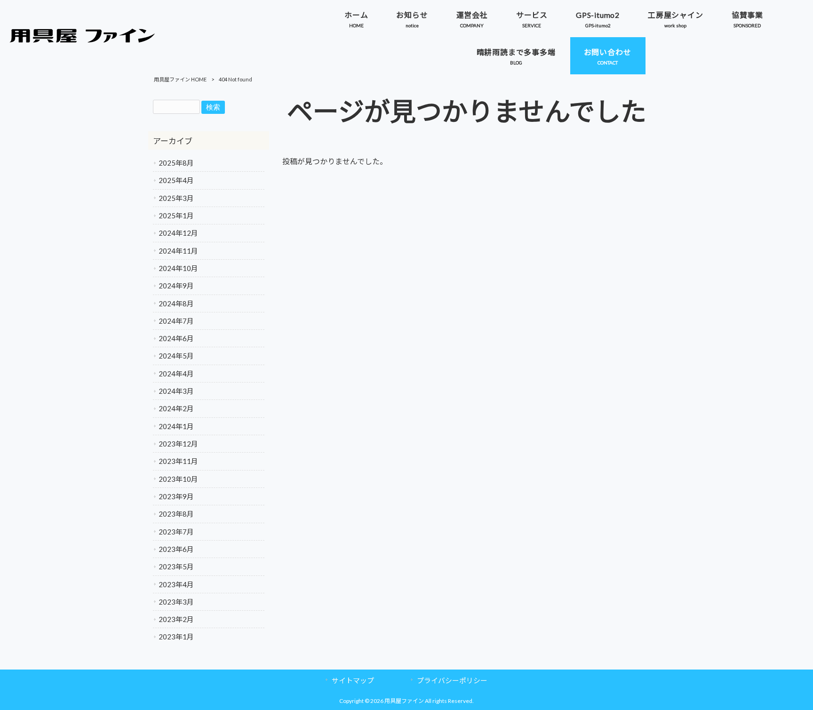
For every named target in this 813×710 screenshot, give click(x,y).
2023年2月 (176, 619)
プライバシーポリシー (452, 680)
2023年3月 (176, 602)
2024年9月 (176, 285)
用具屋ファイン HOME (180, 79)
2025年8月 (176, 163)
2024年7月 (176, 321)
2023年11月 (178, 461)
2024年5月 (176, 355)
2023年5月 (176, 566)
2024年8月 (176, 303)
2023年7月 (176, 531)
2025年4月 (176, 180)
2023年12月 (178, 443)
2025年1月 (176, 215)
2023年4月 (176, 584)
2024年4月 (176, 373)
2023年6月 (176, 549)
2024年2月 (176, 408)
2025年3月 (176, 198)
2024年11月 (178, 251)
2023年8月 (176, 514)
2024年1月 (176, 426)
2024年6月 (176, 338)
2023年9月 (176, 496)
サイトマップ (353, 680)
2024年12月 (178, 233)
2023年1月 (176, 636)
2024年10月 (178, 268)
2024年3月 (176, 391)
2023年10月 (178, 479)
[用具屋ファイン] (82, 39)
